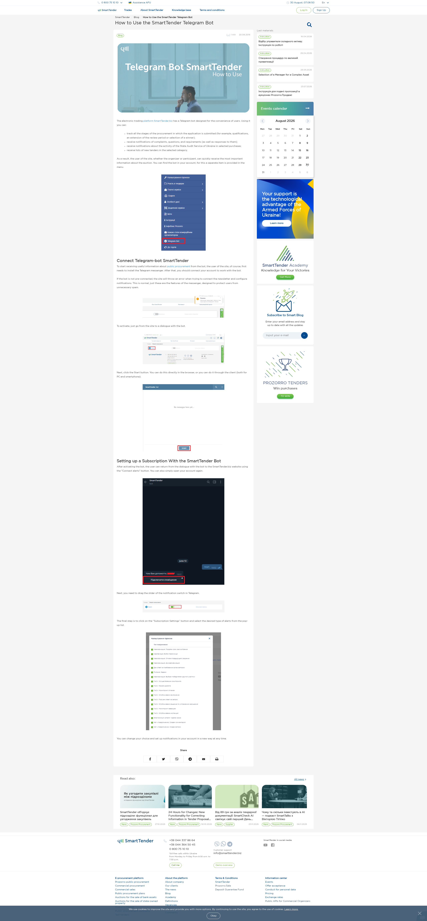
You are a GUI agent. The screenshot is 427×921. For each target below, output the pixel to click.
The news (170, 890)
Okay (213, 916)
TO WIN (285, 396)
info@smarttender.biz (228, 853)
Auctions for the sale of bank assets (135, 897)
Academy (170, 897)
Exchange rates (274, 897)
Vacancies (171, 905)
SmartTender (222, 882)
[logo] (135, 841)
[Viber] (217, 845)
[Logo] (107, 10)
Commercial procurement (130, 886)
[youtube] (265, 846)
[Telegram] (229, 845)
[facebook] (273, 846)
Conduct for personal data (280, 890)
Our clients (171, 886)
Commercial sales (125, 890)
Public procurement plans (130, 894)
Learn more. (291, 909)
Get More (285, 277)
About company (174, 882)
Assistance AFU (142, 3)
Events (269, 882)
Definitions (171, 901)
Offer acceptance (275, 886)
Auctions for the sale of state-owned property (136, 902)
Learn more (276, 223)
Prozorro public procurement (132, 882)
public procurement (178, 266)
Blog (167, 894)
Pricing (269, 894)
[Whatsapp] (223, 846)
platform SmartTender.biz (158, 121)
